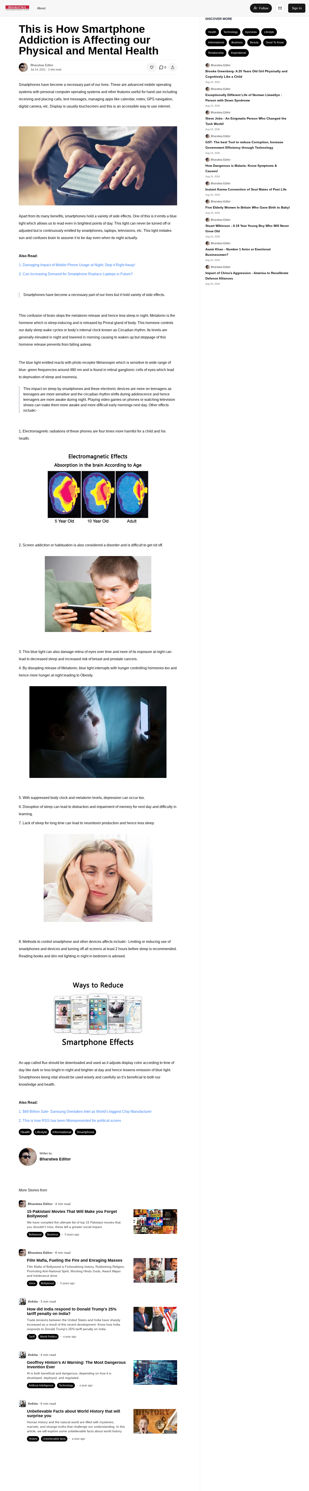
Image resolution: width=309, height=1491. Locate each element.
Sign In (297, 8)
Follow (263, 8)
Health (25, 1132)
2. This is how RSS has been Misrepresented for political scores (70, 1120)
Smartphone (85, 1132)
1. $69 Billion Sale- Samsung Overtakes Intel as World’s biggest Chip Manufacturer (85, 1111)
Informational (61, 1132)
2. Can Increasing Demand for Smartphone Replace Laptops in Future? (76, 274)
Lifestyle (41, 1132)
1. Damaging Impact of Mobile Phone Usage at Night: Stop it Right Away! (77, 265)
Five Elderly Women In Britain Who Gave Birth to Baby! (247, 207)
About (41, 8)
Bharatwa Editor (221, 65)
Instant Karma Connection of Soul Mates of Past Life (246, 189)
